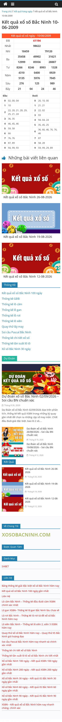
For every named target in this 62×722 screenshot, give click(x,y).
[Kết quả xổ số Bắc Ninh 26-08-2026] (31, 165)
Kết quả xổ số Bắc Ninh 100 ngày (22, 293)
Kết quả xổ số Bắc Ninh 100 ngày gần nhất (25, 591)
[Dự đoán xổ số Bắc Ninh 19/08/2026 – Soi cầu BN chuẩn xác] (13, 444)
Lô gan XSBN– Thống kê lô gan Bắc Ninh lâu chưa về (30, 610)
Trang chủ (7, 11)
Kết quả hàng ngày (23, 11)
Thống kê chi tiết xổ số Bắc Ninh (19, 650)
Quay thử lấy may (12, 326)
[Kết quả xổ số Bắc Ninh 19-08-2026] (31, 205)
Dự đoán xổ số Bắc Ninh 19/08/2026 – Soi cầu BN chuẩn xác (40, 447)
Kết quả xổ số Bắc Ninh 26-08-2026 (27, 197)
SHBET (5, 566)
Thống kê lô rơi (11, 315)
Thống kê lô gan (11, 310)
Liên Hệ (6, 596)
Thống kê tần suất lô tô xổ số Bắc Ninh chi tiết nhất (30, 655)
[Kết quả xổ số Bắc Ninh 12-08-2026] (31, 245)
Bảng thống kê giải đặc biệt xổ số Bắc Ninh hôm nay (30, 585)
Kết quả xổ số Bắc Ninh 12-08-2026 (27, 276)
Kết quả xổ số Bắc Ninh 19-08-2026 (27, 237)
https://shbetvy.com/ (32, 720)
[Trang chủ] (5, 4)
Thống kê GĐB (11, 298)
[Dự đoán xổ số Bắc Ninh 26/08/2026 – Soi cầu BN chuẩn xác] (13, 429)
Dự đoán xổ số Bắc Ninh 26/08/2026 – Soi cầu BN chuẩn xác (40, 431)
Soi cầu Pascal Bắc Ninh (16, 332)
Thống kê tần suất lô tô (16, 343)
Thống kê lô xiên (12, 321)
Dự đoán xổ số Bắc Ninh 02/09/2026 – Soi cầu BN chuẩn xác (30, 398)
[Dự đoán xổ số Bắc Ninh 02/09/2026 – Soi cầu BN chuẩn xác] (31, 366)
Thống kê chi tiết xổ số (16, 338)
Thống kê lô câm (12, 304)
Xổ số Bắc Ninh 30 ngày (16, 349)
